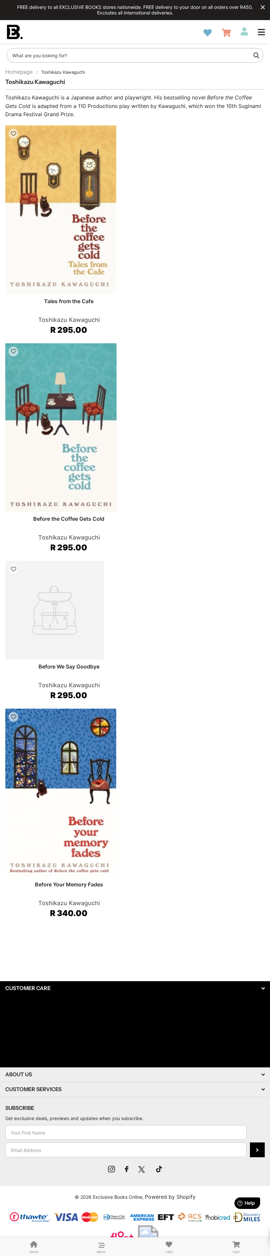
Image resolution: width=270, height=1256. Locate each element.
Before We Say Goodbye (69, 666)
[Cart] (226, 33)
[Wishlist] (207, 33)
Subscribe (257, 1149)
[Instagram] (111, 1169)
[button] (261, 32)
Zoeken (256, 55)
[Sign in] (244, 32)
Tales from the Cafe (69, 301)
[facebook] (126, 1169)
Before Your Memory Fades (69, 884)
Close (263, 7)
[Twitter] (142, 1169)
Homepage (19, 71)
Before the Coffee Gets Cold (68, 518)
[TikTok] (159, 1169)
